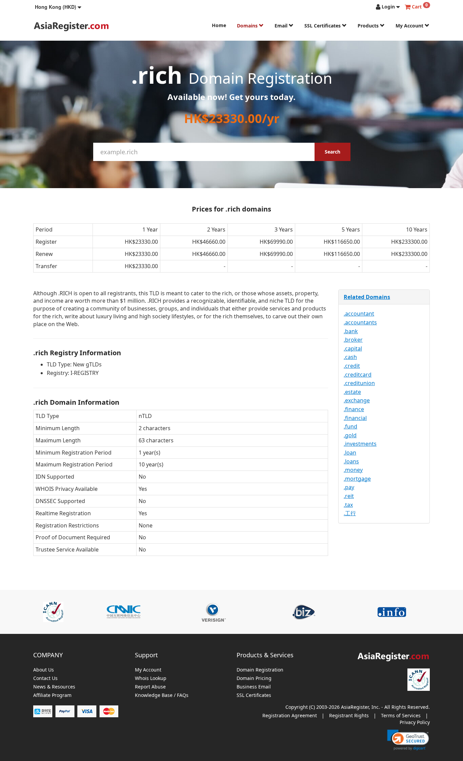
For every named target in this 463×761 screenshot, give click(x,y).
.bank (351, 331)
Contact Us (45, 678)
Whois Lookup (150, 678)
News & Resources (54, 687)
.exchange (357, 400)
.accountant (359, 313)
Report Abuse (150, 687)
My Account (410, 25)
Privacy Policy (415, 722)
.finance (354, 409)
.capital (353, 348)
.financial (355, 418)
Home (219, 25)
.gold (350, 435)
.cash (350, 357)
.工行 (350, 513)
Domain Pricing (254, 678)
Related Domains (367, 297)
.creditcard (357, 374)
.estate (352, 392)
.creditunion (359, 383)
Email (282, 25)
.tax (348, 504)
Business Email (254, 687)
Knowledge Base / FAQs (161, 695)
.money (353, 470)
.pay (349, 487)
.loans (351, 461)
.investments (360, 443)
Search (332, 151)
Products (369, 25)
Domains (248, 25)
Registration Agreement (289, 715)
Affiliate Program (52, 695)
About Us (43, 670)
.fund (350, 426)
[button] (58, 6)
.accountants (360, 322)
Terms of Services (401, 715)
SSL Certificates (323, 25)
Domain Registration (260, 670)
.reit (349, 496)
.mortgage (357, 478)
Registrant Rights (349, 715)
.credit (352, 365)
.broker (353, 339)
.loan (350, 452)
